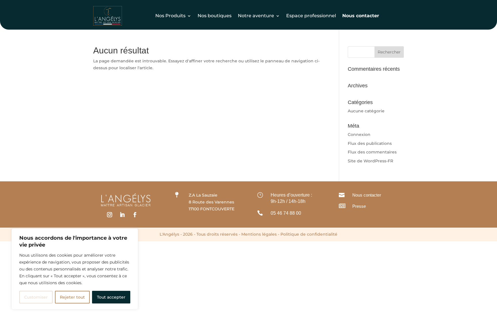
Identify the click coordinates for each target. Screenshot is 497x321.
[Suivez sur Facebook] (135, 214)
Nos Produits (170, 15)
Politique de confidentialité (308, 234)
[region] (75, 269)
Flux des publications (370, 143)
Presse (359, 206)
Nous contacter (366, 195)
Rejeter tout (72, 297)
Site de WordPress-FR (370, 161)
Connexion (359, 134)
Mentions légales (259, 234)
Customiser (36, 297)
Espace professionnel (311, 15)
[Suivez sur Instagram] (109, 214)
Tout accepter (111, 297)
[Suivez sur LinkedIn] (122, 214)
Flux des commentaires (372, 152)
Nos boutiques (215, 15)
